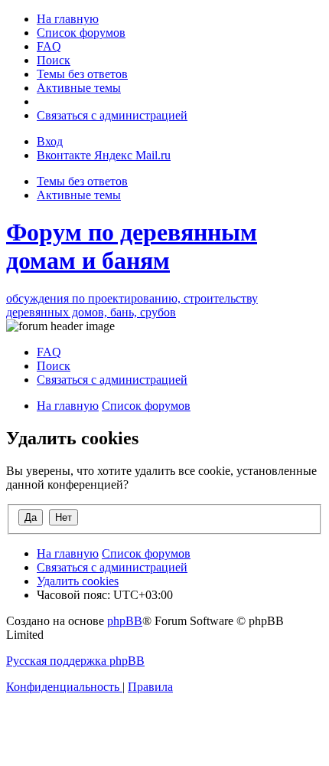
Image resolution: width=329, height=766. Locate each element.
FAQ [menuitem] (49, 351)
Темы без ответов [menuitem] (82, 181)
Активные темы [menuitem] (79, 194)
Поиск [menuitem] (53, 365)
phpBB (124, 620)
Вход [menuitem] (50, 141)
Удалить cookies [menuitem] (78, 581)
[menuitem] (68, 18)
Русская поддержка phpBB (75, 660)
